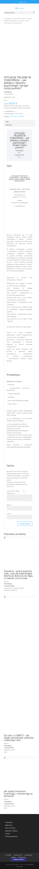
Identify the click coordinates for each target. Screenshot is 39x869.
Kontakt (7, 833)
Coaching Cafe (16, 18)
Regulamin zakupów (11, 831)
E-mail (9, 514)
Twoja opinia (11, 493)
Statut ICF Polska (10, 828)
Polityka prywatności (11, 836)
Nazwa (9, 505)
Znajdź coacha (18, 859)
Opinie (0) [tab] (9, 125)
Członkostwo (9, 822)
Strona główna (8, 18)
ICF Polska (8, 855)
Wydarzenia (8, 825)
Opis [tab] (7, 122)
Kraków (23, 18)
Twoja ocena (11, 491)
